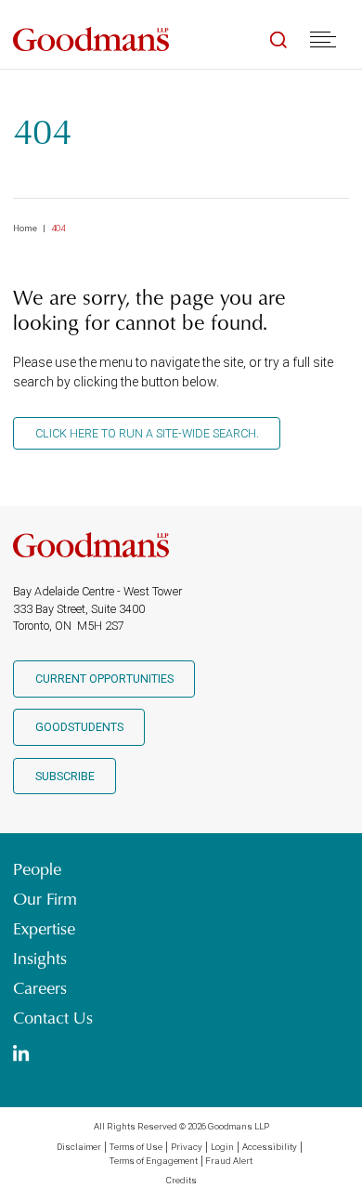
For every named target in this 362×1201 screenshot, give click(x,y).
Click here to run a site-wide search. (147, 433)
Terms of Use (136, 1147)
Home (25, 228)
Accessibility (269, 1147)
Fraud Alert (228, 1160)
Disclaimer (79, 1147)
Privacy (186, 1147)
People (37, 869)
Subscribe (65, 776)
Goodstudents (79, 727)
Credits (181, 1180)
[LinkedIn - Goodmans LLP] (21, 1054)
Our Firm (45, 899)
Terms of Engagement (154, 1160)
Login (222, 1147)
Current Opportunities (104, 678)
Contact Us (53, 1018)
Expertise (44, 929)
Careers (40, 988)
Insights (40, 958)
